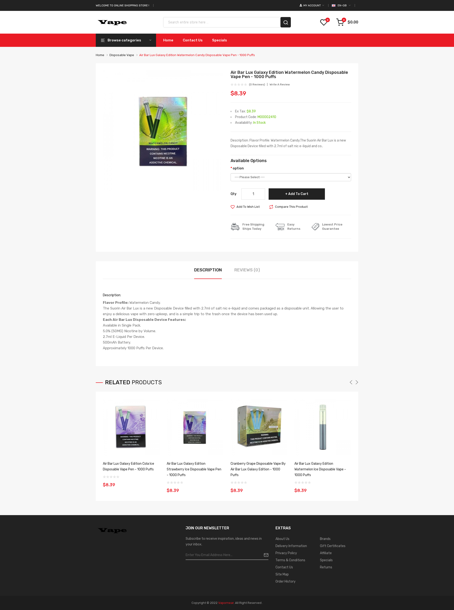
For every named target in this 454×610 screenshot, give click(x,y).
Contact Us (284, 567)
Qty (233, 194)
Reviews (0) (247, 270)
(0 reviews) (257, 84)
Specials (326, 560)
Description (208, 270)
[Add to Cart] (154, 481)
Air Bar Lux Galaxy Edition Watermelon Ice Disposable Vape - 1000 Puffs (320, 469)
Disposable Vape (121, 55)
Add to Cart (298, 194)
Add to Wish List (248, 206)
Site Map (282, 574)
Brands (325, 539)
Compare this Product (291, 206)
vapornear (226, 603)
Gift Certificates (332, 546)
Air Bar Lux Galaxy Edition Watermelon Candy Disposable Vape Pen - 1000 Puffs (197, 55)
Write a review (280, 84)
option (238, 168)
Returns (326, 567)
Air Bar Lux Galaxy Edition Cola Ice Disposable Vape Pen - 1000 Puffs (128, 466)
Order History (285, 581)
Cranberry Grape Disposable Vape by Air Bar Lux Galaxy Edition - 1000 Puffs (258, 469)
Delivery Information (291, 546)
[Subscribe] (264, 555)
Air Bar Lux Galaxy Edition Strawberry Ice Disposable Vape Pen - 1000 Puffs (194, 469)
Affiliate (326, 553)
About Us (282, 539)
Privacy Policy (286, 553)
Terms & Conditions (290, 560)
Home (100, 55)
